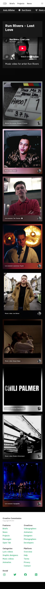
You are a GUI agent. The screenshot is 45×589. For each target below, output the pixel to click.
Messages (7, 539)
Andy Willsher (9, 10)
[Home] (5, 4)
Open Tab (7, 543)
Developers (29, 543)
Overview (28, 552)
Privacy (27, 562)
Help (26, 555)
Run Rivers (26, 10)
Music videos (8, 559)
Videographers (30, 528)
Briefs (12, 3)
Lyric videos (8, 552)
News (29, 3)
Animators (28, 532)
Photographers (30, 539)
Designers (28, 536)
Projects (20, 3)
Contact (27, 566)
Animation (7, 562)
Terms (26, 559)
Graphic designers (10, 555)
